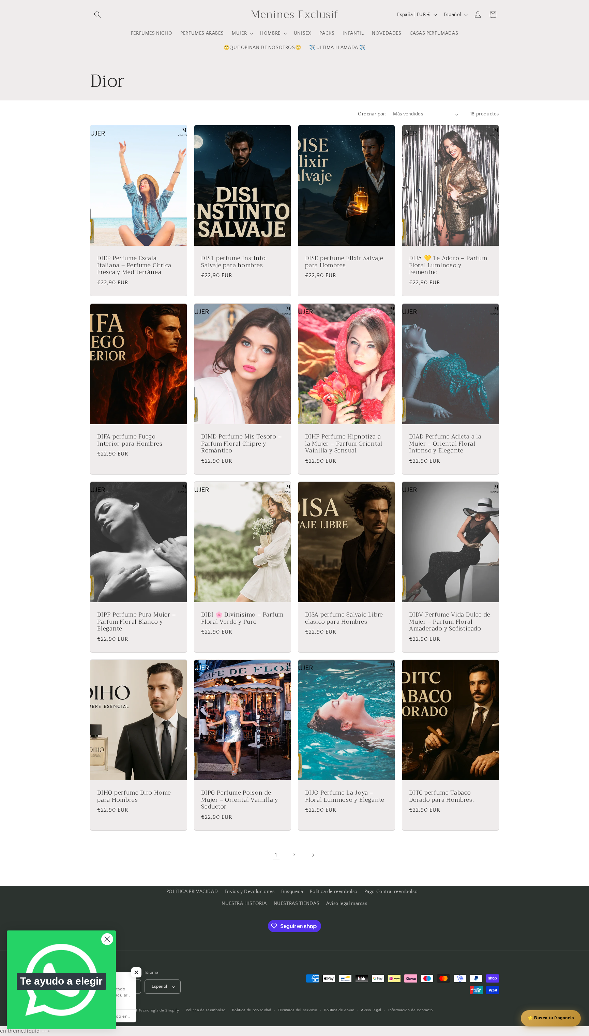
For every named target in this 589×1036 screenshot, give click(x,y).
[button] (97, 14)
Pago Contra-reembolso (391, 891)
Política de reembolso (334, 891)
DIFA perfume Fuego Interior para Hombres (129, 440)
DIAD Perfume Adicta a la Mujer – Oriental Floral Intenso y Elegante (445, 443)
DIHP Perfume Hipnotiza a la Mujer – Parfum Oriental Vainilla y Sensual (343, 443)
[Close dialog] (107, 939)
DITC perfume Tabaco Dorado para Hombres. (441, 797)
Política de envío (339, 1010)
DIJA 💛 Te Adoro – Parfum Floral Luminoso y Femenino (448, 265)
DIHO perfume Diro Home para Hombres (134, 797)
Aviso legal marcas (346, 903)
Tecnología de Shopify (159, 1010)
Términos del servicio (297, 1010)
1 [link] (276, 855)
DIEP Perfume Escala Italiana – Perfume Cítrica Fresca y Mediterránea (134, 265)
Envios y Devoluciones (250, 891)
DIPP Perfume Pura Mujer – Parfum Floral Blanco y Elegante (136, 621)
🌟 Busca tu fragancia (551, 1018)
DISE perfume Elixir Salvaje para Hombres (344, 262)
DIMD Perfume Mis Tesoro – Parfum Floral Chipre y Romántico (241, 443)
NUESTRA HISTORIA (244, 903)
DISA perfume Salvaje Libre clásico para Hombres (344, 618)
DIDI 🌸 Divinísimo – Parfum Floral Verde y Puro (242, 618)
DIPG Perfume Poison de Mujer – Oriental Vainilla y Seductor (239, 800)
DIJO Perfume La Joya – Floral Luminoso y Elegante (344, 797)
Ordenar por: (372, 114)
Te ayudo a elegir (61, 981)
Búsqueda (292, 891)
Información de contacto (410, 1010)
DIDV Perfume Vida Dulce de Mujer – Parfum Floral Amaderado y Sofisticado (449, 621)
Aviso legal (371, 1010)
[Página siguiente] (312, 855)
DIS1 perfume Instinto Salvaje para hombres (233, 262)
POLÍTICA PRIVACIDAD (192, 891)
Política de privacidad (251, 1010)
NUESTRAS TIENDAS (297, 903)
